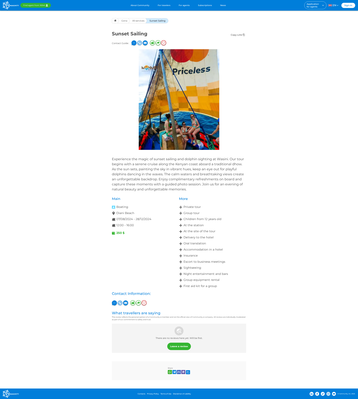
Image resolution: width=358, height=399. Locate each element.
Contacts (141, 394)
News (223, 5)
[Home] (115, 20)
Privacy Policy (153, 394)
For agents (184, 5)
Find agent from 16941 (34, 5)
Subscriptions (205, 5)
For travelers (164, 5)
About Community (140, 5)
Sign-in (348, 5)
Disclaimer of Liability (182, 394)
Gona (124, 20)
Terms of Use (166, 394)
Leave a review (179, 346)
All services (138, 20)
